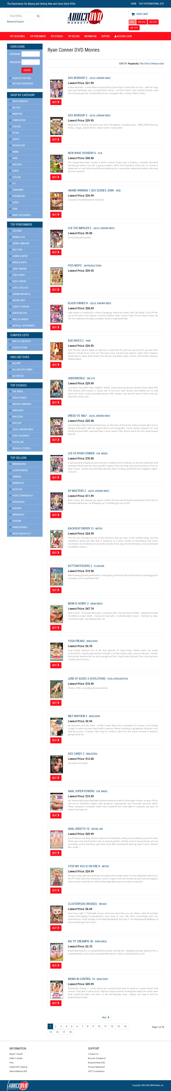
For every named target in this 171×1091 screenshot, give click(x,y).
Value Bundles (20, 101)
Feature (16, 126)
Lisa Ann (17, 230)
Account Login (124, 36)
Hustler (16, 423)
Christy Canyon (20, 306)
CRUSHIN (16, 521)
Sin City (91, 378)
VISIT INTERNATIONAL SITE (151, 3)
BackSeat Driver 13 (81, 528)
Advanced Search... (16, 21)
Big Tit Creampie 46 (81, 941)
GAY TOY (134, 28)
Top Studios (57, 36)
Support (105, 36)
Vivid (118, 190)
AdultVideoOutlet (21, 533)
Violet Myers (19, 281)
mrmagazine (19, 464)
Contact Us (93, 1054)
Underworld (77, 378)
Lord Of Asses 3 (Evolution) (87, 678)
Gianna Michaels (21, 294)
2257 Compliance (96, 1071)
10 (99, 1026)
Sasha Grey (18, 300)
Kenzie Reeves (19, 313)
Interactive (18, 145)
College (16, 177)
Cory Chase (18, 275)
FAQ (12, 1062)
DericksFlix (18, 502)
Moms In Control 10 (82, 979)
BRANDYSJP (18, 483)
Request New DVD (96, 1062)
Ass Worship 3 (78, 115)
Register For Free (22, 78)
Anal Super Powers (81, 791)
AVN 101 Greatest (21, 341)
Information (90, 36)
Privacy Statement (96, 1067)
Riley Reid (17, 249)
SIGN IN (27, 70)
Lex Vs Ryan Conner (81, 453)
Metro (99, 528)
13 (118, 1026)
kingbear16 (18, 514)
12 (112, 1026)
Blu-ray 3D (18, 376)
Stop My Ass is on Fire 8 (84, 866)
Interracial (18, 196)
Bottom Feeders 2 (80, 566)
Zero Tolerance (21, 435)
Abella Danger (20, 319)
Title (142, 63)
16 (57, 1032)
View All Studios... (22, 448)
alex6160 (17, 489)
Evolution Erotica (118, 678)
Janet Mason (19, 268)
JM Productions (93, 265)
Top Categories (17, 36)
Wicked (103, 904)
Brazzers (17, 416)
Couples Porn (19, 347)
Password (14, 62)
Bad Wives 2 (76, 340)
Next (104, 1017)
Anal (15, 158)
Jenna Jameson (20, 243)
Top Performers (38, 36)
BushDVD (17, 508)
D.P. (14, 183)
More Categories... (22, 215)
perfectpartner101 (22, 495)
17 (64, 1032)
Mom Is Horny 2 (78, 603)
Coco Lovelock (20, 287)
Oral (15, 208)
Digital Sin (17, 442)
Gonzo (15, 139)
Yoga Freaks (76, 641)
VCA (100, 153)
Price (147, 63)
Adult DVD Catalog (18, 1067)
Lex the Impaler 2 (80, 228)
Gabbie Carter (20, 256)
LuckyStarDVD (20, 470)
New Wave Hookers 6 (82, 153)
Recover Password (23, 83)
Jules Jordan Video (22, 429)
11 (105, 1026)
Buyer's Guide (16, 1054)
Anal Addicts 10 (79, 828)
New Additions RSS (18, 1071)
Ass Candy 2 (76, 753)
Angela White (19, 262)
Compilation (18, 120)
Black (15, 170)
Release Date (157, 63)
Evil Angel (17, 391)
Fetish (15, 133)
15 (51, 1032)
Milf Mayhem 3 (78, 716)
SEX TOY (153, 22)
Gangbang (17, 189)
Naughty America (21, 404)
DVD (132, 22)
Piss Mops (75, 265)
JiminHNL (16, 476)
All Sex (16, 107)
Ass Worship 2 (78, 78)
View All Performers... (24, 325)
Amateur (17, 114)
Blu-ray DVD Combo (22, 369)
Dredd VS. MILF (78, 415)
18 (70, 1032)
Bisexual (17, 164)
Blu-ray (16, 363)
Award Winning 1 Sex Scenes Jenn (91, 190)
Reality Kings (19, 397)
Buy (54, 102)
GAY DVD (141, 22)
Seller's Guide (16, 1058)
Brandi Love (18, 237)
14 (125, 1026)
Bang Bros (18, 410)
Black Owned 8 (78, 303)
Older (15, 202)
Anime (15, 152)
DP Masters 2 (77, 490)
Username (14, 54)
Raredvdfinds (19, 527)
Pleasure (99, 566)
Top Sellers (73, 36)
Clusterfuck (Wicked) (83, 904)
